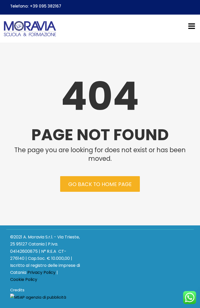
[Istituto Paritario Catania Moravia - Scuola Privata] (30, 28)
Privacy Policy (41, 272)
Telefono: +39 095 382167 (35, 6)
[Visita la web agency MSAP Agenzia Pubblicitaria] (38, 297)
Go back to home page (100, 184)
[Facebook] (187, 7)
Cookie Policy (23, 279)
